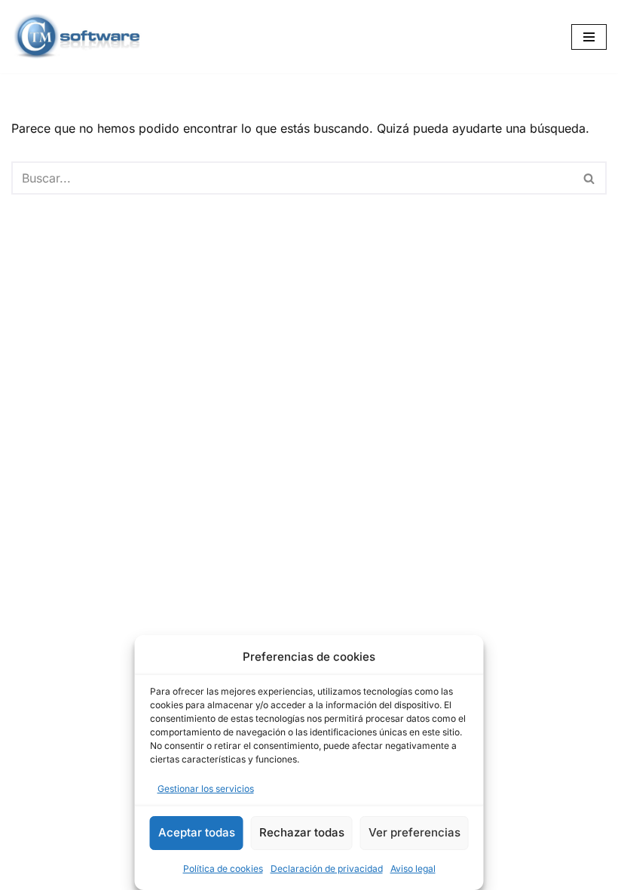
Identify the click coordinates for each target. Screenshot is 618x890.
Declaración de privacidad (327, 868)
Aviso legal (413, 868)
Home (31, 873)
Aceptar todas (196, 832)
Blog (82, 873)
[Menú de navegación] (589, 37)
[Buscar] (590, 178)
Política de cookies (223, 868)
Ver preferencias (414, 832)
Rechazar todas (301, 832)
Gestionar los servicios (206, 788)
